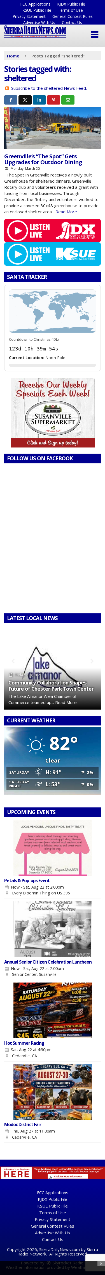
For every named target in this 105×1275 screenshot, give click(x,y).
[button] (94, 34)
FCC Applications (35, 4)
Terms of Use (70, 10)
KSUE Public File (36, 10)
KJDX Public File (71, 4)
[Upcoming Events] (52, 848)
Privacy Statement (29, 16)
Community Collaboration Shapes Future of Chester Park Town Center (51, 685)
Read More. (66, 211)
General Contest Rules (72, 16)
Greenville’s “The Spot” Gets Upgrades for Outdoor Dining (43, 159)
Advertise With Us (39, 22)
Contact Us (72, 22)
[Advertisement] (53, 412)
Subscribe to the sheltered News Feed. (49, 88)
